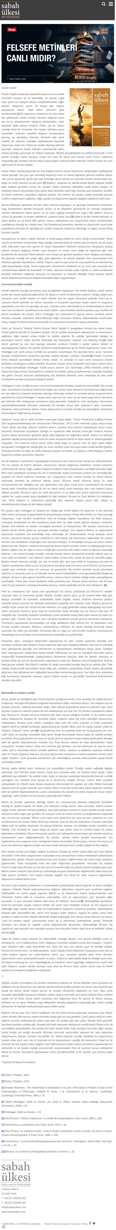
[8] (37, 730)
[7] (12, 656)
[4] (104, 340)
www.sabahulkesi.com (14, 1212)
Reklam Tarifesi (51, 1224)
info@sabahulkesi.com (14, 1207)
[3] (72, 216)
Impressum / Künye (79, 1224)
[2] (44, 183)
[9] (82, 901)
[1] (18, 114)
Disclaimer (64, 1224)
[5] (91, 356)
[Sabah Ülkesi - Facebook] (90, 1223)
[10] (12, 932)
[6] (105, 585)
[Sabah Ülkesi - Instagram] (3, 1226)
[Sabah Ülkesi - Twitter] (93, 1223)
